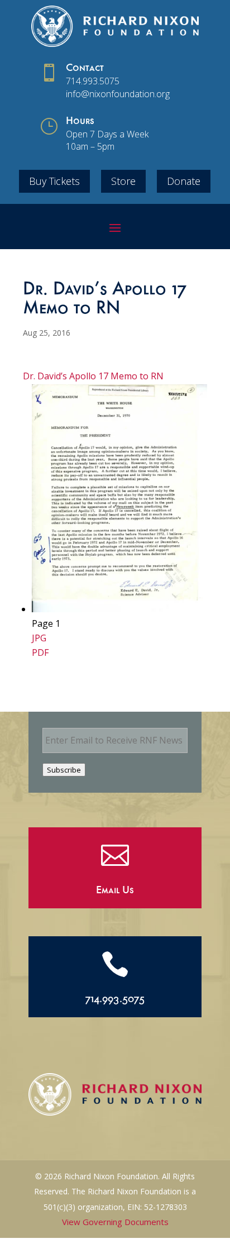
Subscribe (64, 770)
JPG (39, 638)
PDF (40, 652)
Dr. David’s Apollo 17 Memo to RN (93, 376)
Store (123, 181)
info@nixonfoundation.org (118, 94)
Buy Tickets (54, 181)
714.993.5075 (92, 81)
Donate (183, 181)
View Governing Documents (115, 1221)
